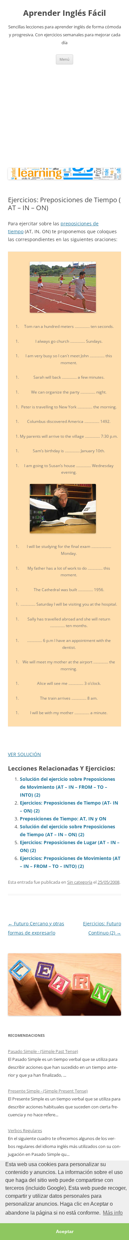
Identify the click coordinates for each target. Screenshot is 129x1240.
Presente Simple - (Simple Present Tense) (48, 1091)
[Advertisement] (64, 114)
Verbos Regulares (25, 1130)
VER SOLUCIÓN (24, 754)
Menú (64, 59)
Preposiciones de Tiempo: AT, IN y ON (63, 818)
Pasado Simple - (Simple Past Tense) (43, 1051)
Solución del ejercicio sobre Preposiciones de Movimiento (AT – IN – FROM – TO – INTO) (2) (67, 787)
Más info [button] (113, 1213)
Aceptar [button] (64, 1231)
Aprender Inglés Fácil (64, 13)
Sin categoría (79, 882)
